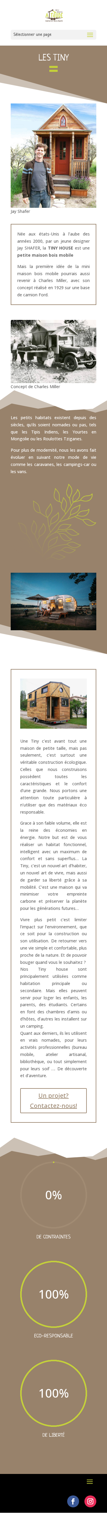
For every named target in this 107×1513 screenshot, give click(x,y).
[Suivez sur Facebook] (73, 1501)
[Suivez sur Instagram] (90, 1501)
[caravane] (53, 628)
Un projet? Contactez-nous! (53, 1100)
